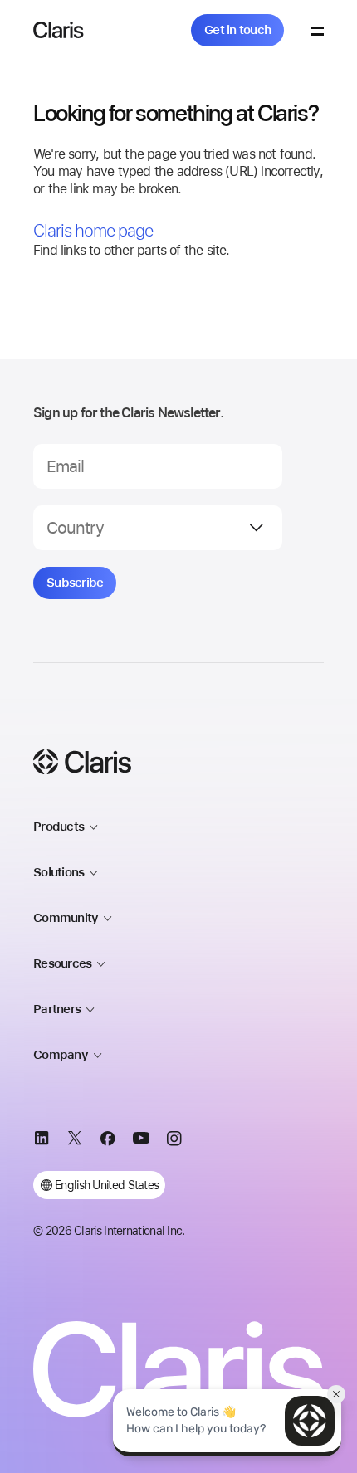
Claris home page (93, 231)
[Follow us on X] (74, 1141)
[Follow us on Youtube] (141, 1141)
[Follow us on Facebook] (108, 1141)
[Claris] (58, 30)
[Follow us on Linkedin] (41, 1141)
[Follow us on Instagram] (174, 1141)
